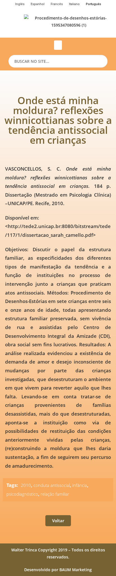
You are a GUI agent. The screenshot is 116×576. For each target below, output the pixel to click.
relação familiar (55, 494)
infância (79, 485)
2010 (26, 485)
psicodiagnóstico (22, 494)
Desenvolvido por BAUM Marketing (58, 569)
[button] (58, 45)
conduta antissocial (52, 485)
